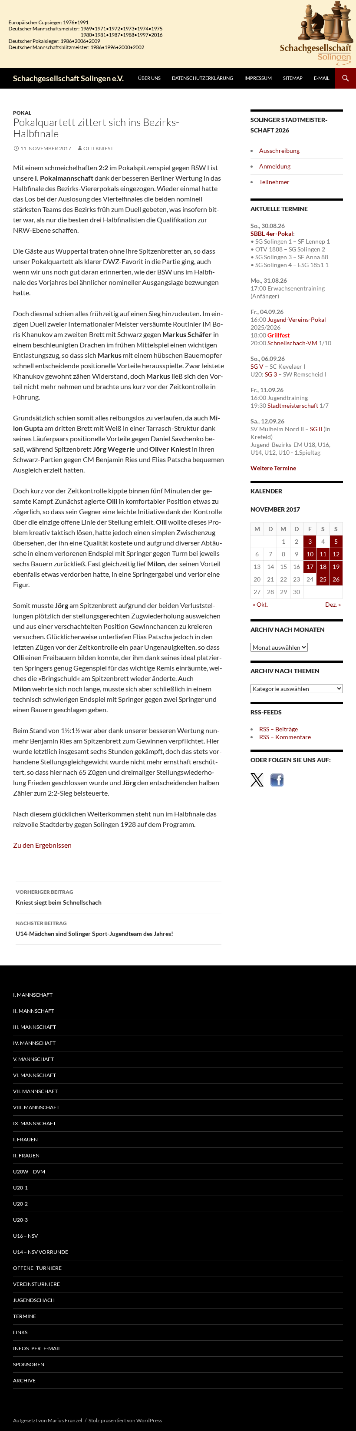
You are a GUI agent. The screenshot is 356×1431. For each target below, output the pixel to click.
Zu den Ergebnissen (42, 845)
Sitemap (293, 78)
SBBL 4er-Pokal (272, 233)
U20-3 (20, 1219)
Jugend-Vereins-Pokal (296, 319)
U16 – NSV (25, 1236)
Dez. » (333, 604)
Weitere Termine (273, 468)
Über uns (149, 78)
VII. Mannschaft (35, 1091)
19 (336, 566)
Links (20, 1332)
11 (323, 554)
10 (310, 554)
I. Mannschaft (33, 994)
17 (310, 566)
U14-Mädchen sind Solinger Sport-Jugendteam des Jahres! (94, 928)
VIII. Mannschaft (36, 1107)
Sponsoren (28, 1364)
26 (336, 579)
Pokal (22, 112)
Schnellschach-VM (292, 343)
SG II (316, 429)
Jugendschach (34, 1300)
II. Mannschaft (33, 1011)
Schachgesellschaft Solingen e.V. (68, 78)
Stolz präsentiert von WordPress (125, 1420)
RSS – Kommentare (285, 736)
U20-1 (20, 1187)
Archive (24, 1380)
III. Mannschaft (34, 1027)
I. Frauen (25, 1139)
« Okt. (260, 604)
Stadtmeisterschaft (292, 405)
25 (323, 579)
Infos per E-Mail (37, 1348)
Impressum (258, 78)
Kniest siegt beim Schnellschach (59, 897)
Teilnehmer (274, 181)
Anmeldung (274, 166)
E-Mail (322, 78)
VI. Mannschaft (34, 1075)
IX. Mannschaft (34, 1123)
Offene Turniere (37, 1268)
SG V (257, 366)
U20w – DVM (29, 1171)
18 (323, 566)
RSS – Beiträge (278, 729)
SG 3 (271, 374)
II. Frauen (26, 1155)
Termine (24, 1316)
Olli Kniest (98, 148)
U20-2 (20, 1203)
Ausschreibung (279, 150)
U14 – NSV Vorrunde (40, 1252)
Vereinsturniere (36, 1284)
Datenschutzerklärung (202, 78)
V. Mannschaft (33, 1059)
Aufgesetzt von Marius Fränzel (47, 1420)
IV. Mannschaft (34, 1043)
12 (336, 554)
